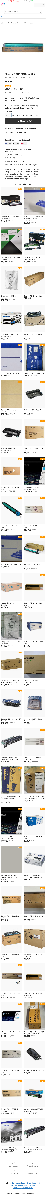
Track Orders (32, 1166)
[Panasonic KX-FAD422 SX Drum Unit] (34, 938)
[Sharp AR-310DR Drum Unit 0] (23, 48)
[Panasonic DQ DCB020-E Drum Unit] (34, 664)
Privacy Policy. (27, 1188)
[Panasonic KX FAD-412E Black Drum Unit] (11, 318)
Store (3, 23)
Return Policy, (23, 1185)
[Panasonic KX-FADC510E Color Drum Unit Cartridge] (34, 859)
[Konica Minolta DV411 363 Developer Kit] (34, 703)
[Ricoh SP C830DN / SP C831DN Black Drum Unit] (34, 1132)
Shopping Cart (32, 1173)
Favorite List (14, 1173)
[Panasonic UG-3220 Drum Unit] (34, 318)
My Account (13, 1166)
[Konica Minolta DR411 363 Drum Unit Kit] (11, 587)
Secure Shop (26, 1183)
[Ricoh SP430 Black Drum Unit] (34, 1054)
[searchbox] (23, 12)
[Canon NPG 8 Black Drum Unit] (11, 938)
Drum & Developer (26, 23)
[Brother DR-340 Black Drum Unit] (34, 626)
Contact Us (16, 1183)
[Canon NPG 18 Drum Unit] (34, 280)
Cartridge (12, 23)
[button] (17, 133)
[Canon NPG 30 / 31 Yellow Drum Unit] (34, 977)
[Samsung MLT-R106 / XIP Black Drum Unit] (11, 432)
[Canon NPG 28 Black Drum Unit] (11, 900)
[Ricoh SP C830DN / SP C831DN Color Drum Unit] (11, 741)
